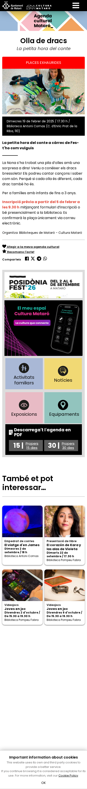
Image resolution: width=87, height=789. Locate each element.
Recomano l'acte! (20, 252)
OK (43, 783)
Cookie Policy (68, 775)
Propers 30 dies (68, 445)
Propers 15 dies (32, 445)
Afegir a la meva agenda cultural (32, 247)
